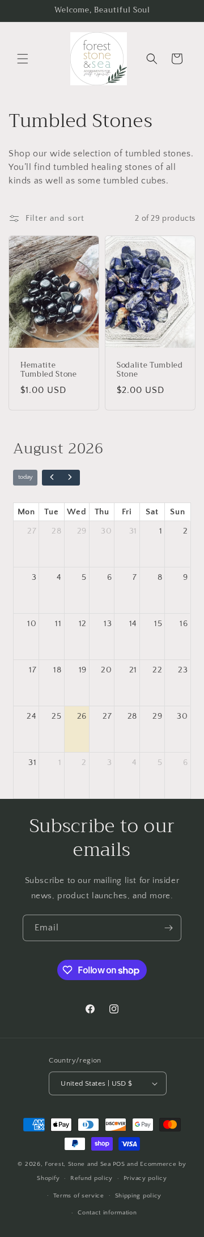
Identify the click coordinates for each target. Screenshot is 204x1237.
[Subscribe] (168, 928)
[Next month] (70, 478)
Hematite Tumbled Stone (48, 370)
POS (119, 1164)
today (25, 476)
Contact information (107, 1212)
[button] (22, 58)
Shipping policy (138, 1195)
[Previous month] (51, 478)
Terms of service (78, 1195)
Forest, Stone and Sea (78, 1164)
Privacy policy (145, 1178)
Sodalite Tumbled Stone (150, 370)
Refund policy (91, 1178)
